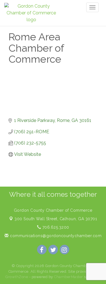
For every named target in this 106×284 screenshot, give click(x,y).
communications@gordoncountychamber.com (55, 235)
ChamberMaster (68, 277)
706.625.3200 (55, 227)
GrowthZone (16, 277)
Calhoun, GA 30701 (55, 219)
